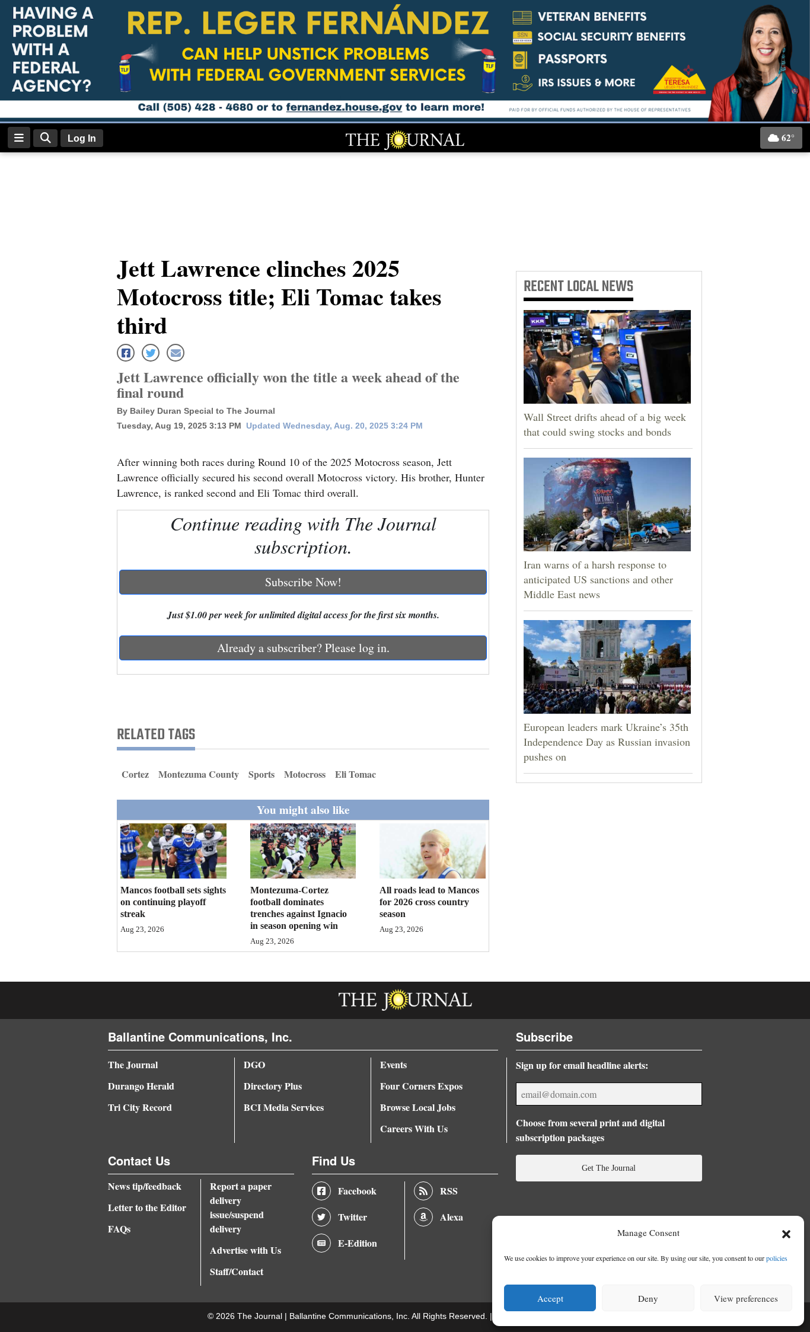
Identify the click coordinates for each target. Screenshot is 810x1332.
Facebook (357, 1190)
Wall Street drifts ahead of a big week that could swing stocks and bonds (605, 424)
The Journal (133, 1064)
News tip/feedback (144, 1186)
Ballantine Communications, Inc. (350, 1316)
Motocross (305, 774)
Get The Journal (609, 1168)
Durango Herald (141, 1086)
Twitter (352, 1217)
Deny (648, 1298)
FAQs (119, 1228)
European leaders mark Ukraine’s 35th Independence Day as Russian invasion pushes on (607, 742)
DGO (254, 1064)
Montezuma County (198, 774)
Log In (82, 138)
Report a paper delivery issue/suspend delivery (241, 1207)
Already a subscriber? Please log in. (303, 648)
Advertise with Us (245, 1250)
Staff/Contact (236, 1271)
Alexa (451, 1217)
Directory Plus (273, 1086)
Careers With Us (414, 1128)
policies (776, 1258)
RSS (449, 1190)
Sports (261, 774)
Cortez (135, 774)
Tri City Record (140, 1107)
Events (393, 1064)
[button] (786, 1233)
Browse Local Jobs (417, 1107)
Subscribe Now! (303, 582)
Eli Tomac (355, 774)
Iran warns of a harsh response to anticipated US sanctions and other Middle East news (598, 579)
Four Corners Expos (421, 1086)
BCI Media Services (284, 1107)
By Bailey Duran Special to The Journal (196, 411)
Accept (550, 1298)
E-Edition (357, 1243)
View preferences (746, 1298)
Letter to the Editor (147, 1207)
